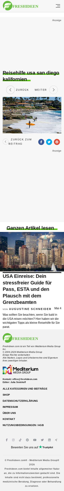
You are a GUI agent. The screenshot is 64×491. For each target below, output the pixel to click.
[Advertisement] (32, 44)
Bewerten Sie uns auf (25, 447)
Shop (6, 394)
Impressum (10, 406)
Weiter (42, 89)
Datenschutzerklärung (20, 400)
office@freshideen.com (25, 379)
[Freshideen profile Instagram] (13, 440)
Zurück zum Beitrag (20, 141)
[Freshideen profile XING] (56, 440)
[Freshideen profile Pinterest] (28, 440)
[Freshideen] (20, 6)
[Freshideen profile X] (43, 440)
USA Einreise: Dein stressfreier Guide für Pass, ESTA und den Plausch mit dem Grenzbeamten (27, 289)
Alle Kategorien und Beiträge (25, 388)
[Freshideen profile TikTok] (20, 440)
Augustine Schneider (30, 308)
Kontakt (9, 419)
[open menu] (58, 6)
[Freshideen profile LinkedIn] (50, 440)
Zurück (22, 89)
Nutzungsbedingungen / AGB (23, 425)
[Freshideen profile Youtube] (35, 440)
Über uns (9, 413)
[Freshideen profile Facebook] (7, 440)
